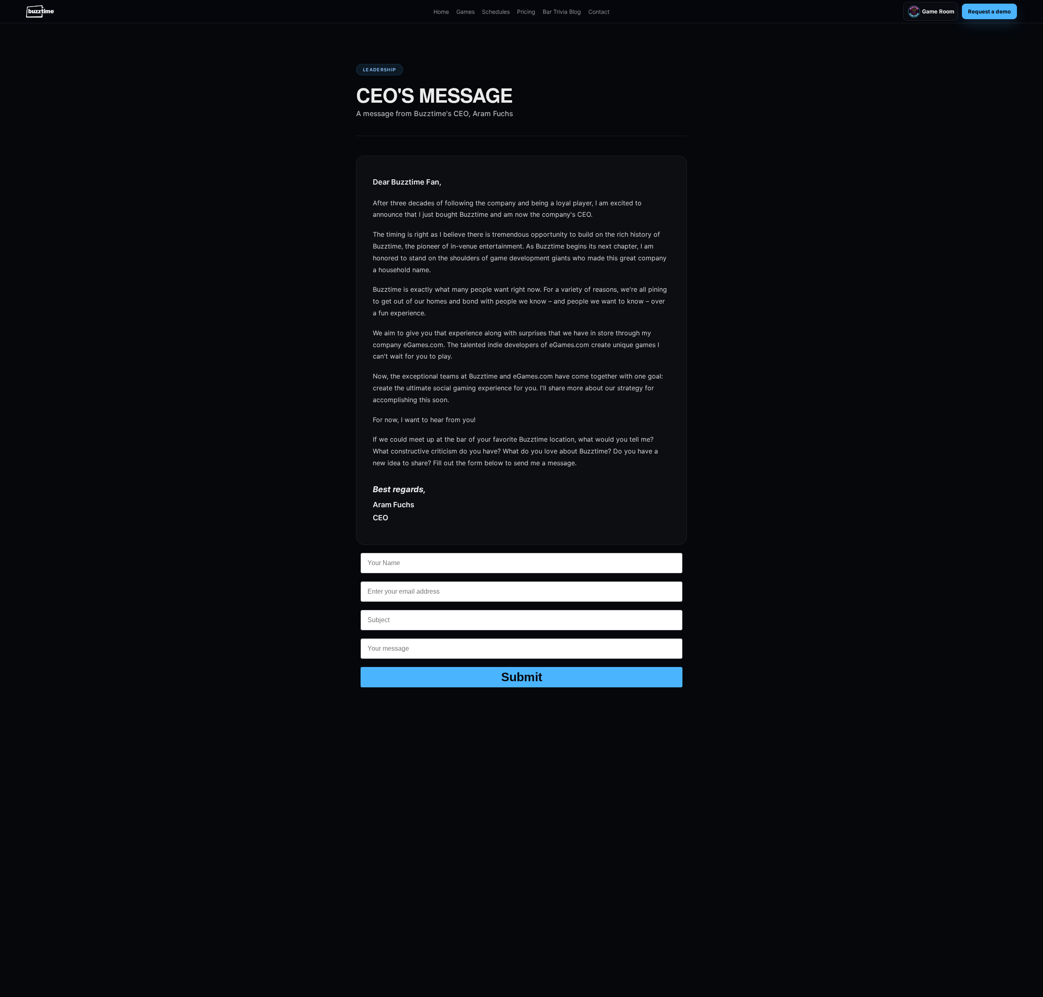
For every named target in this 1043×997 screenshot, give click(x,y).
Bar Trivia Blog (562, 11)
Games (465, 11)
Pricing (526, 11)
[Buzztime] (40, 11)
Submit (521, 677)
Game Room (938, 11)
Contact (599, 11)
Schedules (496, 11)
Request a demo (989, 11)
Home (441, 11)
